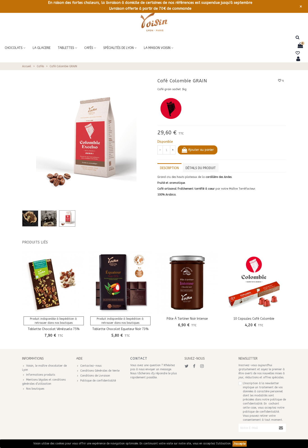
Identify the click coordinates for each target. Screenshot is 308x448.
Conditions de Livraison (95, 375)
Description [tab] (169, 168)
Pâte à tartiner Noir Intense (187, 319)
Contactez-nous (90, 365)
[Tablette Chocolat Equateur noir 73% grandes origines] (120, 282)
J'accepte (240, 443)
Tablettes (66, 48)
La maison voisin (157, 48)
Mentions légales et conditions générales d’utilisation (44, 381)
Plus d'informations (261, 443)
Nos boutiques (35, 388)
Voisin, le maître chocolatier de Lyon (44, 367)
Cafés (88, 48)
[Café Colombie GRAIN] (86, 204)
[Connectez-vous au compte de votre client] (299, 59)
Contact (138, 359)
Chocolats (14, 48)
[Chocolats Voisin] (154, 21)
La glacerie (42, 48)
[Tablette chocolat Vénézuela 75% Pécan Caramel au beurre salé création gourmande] (53, 282)
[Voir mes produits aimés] (297, 53)
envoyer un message (158, 369)
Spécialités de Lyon (118, 48)
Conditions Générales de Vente (100, 370)
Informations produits (40, 374)
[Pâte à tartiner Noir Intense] (187, 282)
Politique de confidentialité (98, 380)
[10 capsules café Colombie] (253, 282)
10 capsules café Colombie (253, 319)
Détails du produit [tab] (201, 168)
